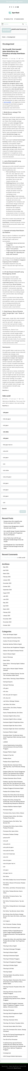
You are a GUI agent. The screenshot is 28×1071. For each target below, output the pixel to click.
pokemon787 (6, 837)
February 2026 (6, 576)
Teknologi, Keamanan (8, 1016)
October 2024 (6, 625)
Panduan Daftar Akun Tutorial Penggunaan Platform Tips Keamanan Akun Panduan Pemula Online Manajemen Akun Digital (14, 773)
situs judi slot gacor (8, 847)
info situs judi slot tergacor (10, 694)
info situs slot (6, 698)
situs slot (5, 451)
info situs (5, 691)
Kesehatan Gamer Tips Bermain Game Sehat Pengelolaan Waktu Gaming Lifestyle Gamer (14, 737)
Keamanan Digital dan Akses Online (12, 725)
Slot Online (6, 876)
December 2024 (7, 619)
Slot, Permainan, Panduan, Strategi (12, 924)
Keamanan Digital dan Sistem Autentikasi (14, 729)
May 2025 (5, 602)
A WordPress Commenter (10, 557)
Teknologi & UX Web (8, 968)
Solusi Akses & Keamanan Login (11, 927)
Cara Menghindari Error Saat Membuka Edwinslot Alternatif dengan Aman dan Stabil (14, 546)
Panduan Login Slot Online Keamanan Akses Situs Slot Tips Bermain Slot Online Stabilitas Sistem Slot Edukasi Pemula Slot (14, 783)
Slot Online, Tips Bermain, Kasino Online (13, 911)
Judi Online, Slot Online (9, 704)
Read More (5, 390)
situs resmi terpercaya (9, 854)
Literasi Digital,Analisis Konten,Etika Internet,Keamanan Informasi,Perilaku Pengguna (13, 747)
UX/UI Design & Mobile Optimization (12, 1056)
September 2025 (7, 589)
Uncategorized (7, 1053)
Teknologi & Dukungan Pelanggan (11, 949)
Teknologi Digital (7, 971)
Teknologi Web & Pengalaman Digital (12, 1013)
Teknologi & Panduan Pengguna (11, 959)
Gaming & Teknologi (8, 685)
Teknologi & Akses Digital (10, 946)
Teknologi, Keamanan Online (10, 1020)
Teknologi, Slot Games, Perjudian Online (13, 1023)
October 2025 (6, 586)
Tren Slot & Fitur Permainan (10, 1039)
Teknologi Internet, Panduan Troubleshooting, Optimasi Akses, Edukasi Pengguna (14, 998)
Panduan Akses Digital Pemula (11, 761)
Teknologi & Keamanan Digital (11, 955)
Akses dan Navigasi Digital (10, 634)
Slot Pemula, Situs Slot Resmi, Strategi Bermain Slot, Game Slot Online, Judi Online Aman (14, 916)
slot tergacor (6, 921)
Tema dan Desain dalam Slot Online (12, 1026)
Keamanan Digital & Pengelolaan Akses (13, 722)
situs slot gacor (7, 477)
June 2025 (5, 599)
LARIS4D (5, 742)
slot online (6, 470)
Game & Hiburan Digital (9, 654)
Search (4, 508)
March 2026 (6, 573)
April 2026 (5, 570)
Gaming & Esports (8, 682)
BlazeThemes (17, 1068)
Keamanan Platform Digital (10, 732)
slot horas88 (7, 102)
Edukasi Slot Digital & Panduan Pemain (13, 650)
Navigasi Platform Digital (9, 752)
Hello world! (6, 396)
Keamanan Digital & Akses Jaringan (12, 719)
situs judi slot (6, 844)
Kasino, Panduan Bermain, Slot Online (13, 712)
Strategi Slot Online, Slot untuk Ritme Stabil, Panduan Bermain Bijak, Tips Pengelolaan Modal (14, 941)
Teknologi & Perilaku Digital (10, 965)
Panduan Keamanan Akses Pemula (12, 778)
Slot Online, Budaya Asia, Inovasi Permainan (14, 879)
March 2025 (6, 609)
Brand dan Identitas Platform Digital (12, 644)
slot (4, 464)
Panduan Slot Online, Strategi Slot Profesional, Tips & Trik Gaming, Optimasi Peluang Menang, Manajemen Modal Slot (14, 801)
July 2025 (5, 596)
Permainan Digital (7, 809)
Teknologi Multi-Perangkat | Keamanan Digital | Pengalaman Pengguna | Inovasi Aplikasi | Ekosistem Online (13, 1005)
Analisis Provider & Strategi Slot (11, 641)
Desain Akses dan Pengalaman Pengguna (14, 647)
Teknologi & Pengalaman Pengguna (12, 962)
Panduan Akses (7, 758)
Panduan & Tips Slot (8, 755)
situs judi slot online (8, 850)
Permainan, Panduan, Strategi (10, 834)
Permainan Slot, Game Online (10, 831)
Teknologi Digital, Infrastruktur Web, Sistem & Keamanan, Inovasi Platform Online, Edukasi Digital (14, 981)
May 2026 (5, 567)
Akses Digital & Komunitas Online (12, 637)
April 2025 (5, 606)
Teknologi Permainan (8, 1010)
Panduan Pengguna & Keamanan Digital (13, 788)
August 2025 (6, 593)
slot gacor (5, 425)
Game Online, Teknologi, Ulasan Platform (13, 678)
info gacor (5, 688)
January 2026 (6, 580)
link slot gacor (7, 419)
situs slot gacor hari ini (9, 863)
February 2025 (6, 612)
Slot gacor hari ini (7, 444)
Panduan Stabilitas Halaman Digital (12, 806)
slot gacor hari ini (7, 873)
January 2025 (6, 615)
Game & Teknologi (8, 657)
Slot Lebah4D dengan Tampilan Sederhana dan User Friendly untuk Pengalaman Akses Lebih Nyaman (14, 533)
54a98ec (6, 58)
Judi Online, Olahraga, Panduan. (11, 701)
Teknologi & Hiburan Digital (10, 952)
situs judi (5, 841)
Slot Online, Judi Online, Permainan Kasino (14, 888)
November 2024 (7, 622)
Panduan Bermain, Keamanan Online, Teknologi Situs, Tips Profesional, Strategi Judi (14, 766)
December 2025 (7, 583)
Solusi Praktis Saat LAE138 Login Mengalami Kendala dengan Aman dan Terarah (12, 1)
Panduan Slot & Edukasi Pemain (11, 791)
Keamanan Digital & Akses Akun (11, 716)
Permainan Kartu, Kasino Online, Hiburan (13, 813)
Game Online (6, 660)
